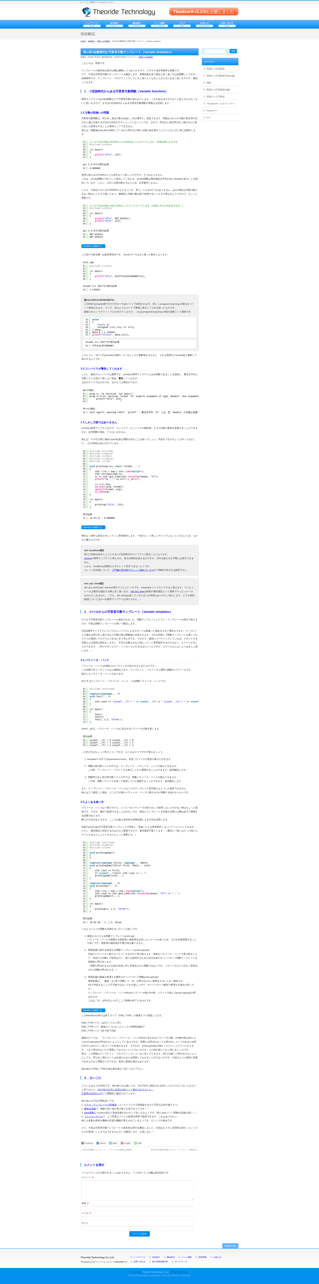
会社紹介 (156, 1257)
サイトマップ (181, 1262)
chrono (87, 558)
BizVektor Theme (159, 1275)
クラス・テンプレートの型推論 (100, 1104)
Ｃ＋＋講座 (187, 1257)
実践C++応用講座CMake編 (221, 75)
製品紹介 (171, 1257)
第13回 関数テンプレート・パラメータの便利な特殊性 (106, 1150)
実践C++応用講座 (146, 57)
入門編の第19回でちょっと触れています (133, 570)
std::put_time (137, 591)
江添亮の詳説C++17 (91, 1093)
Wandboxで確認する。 (93, 246)
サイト (84, 1223)
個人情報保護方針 (160, 1262)
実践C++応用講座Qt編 (218, 89)
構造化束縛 (90, 1108)
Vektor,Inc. (175, 1275)
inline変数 (89, 1112)
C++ (209, 117)
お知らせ (217, 1257)
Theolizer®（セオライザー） (222, 103)
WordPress (145, 1275)
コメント (87, 1177)
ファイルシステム (93, 1116)
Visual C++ (212, 110)
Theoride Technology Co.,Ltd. (156, 1272)
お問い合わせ (139, 1262)
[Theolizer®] (119, 13)
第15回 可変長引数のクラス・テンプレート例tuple (175, 1150)
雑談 (209, 82)
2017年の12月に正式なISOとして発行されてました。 (126, 1089)
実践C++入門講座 (216, 96)
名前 (85, 1203)
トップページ (139, 1257)
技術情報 (203, 1257)
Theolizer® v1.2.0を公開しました (203, 11)
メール (86, 1213)
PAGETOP (230, 1246)
